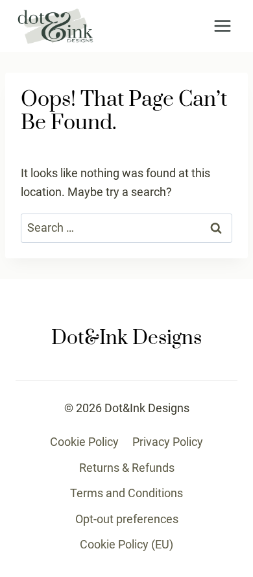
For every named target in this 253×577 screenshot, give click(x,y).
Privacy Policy (167, 441)
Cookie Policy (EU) (126, 544)
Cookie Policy (84, 441)
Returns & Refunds (127, 467)
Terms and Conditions (126, 493)
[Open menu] (222, 25)
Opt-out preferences (126, 519)
